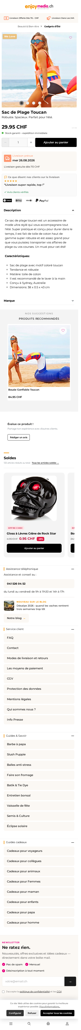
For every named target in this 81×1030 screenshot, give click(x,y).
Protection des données (24, 689)
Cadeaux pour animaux (23, 871)
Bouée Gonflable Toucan (23, 389)
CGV (10, 678)
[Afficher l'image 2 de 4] (27, 103)
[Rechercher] (29, 1023)
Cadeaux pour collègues (24, 861)
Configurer (15, 1013)
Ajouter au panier (56, 142)
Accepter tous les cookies (57, 1013)
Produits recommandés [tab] (39, 318)
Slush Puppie (16, 754)
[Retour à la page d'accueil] (39, 7)
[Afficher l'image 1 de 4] (21, 103)
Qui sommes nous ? (21, 709)
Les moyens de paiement (25, 668)
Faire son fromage (20, 775)
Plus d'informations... (49, 1006)
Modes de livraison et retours (27, 658)
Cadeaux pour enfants (22, 902)
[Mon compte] (67, 1023)
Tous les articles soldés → (45, 462)
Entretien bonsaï (19, 795)
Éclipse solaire (17, 826)
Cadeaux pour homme (23, 922)
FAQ (10, 637)
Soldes (10, 458)
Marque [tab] (9, 300)
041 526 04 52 (16, 583)
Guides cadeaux (16, 842)
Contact (12, 648)
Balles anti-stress (19, 765)
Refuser (32, 1013)
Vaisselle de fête (18, 805)
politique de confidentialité (35, 991)
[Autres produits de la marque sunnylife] (74, 127)
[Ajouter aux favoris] (71, 37)
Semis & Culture (18, 816)
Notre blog (14, 618)
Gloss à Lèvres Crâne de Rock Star (31, 533)
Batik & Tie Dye (17, 785)
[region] (39, 69)
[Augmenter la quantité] (31, 142)
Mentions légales (19, 699)
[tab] (39, 210)
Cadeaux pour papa (21, 912)
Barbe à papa (16, 744)
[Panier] (48, 1023)
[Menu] (10, 1023)
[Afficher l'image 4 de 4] (39, 103)
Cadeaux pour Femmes (23, 881)
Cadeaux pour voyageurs (24, 851)
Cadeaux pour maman (23, 891)
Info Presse (15, 719)
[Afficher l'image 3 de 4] (33, 103)
